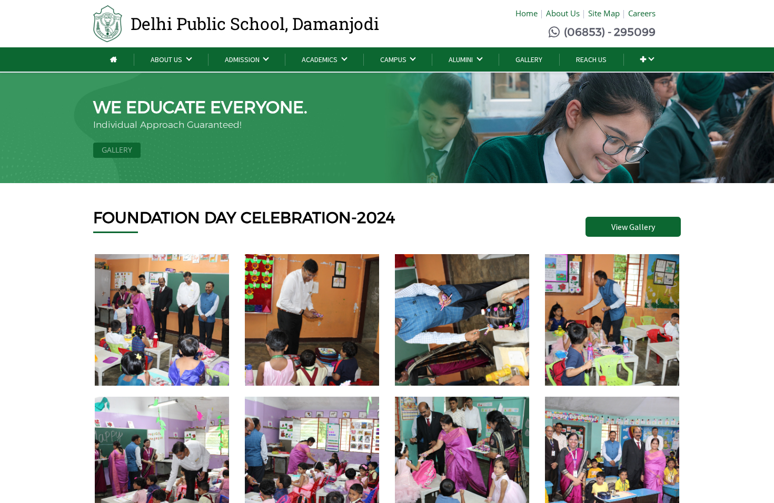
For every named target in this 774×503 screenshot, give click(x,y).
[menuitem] (113, 59)
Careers (642, 13)
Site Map (604, 13)
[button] (646, 59)
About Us (563, 13)
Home (526, 13)
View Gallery (633, 227)
